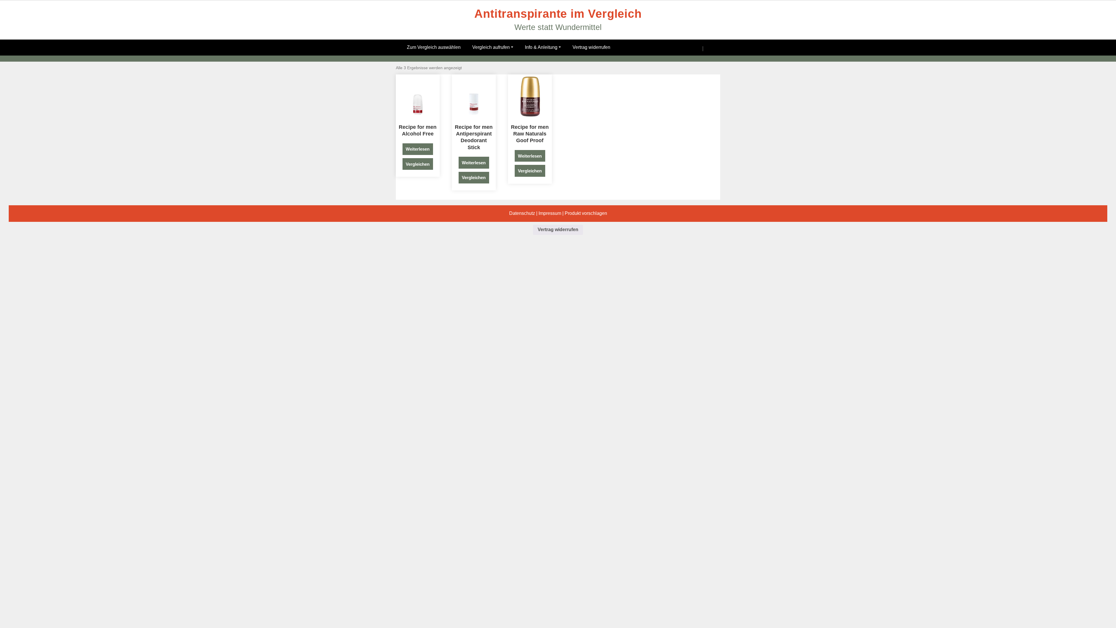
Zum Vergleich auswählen (434, 47)
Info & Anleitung (541, 47)
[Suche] (693, 49)
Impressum (550, 213)
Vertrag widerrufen (591, 47)
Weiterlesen (418, 149)
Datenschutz (522, 213)
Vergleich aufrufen (491, 47)
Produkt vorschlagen (586, 213)
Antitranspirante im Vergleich (557, 13)
